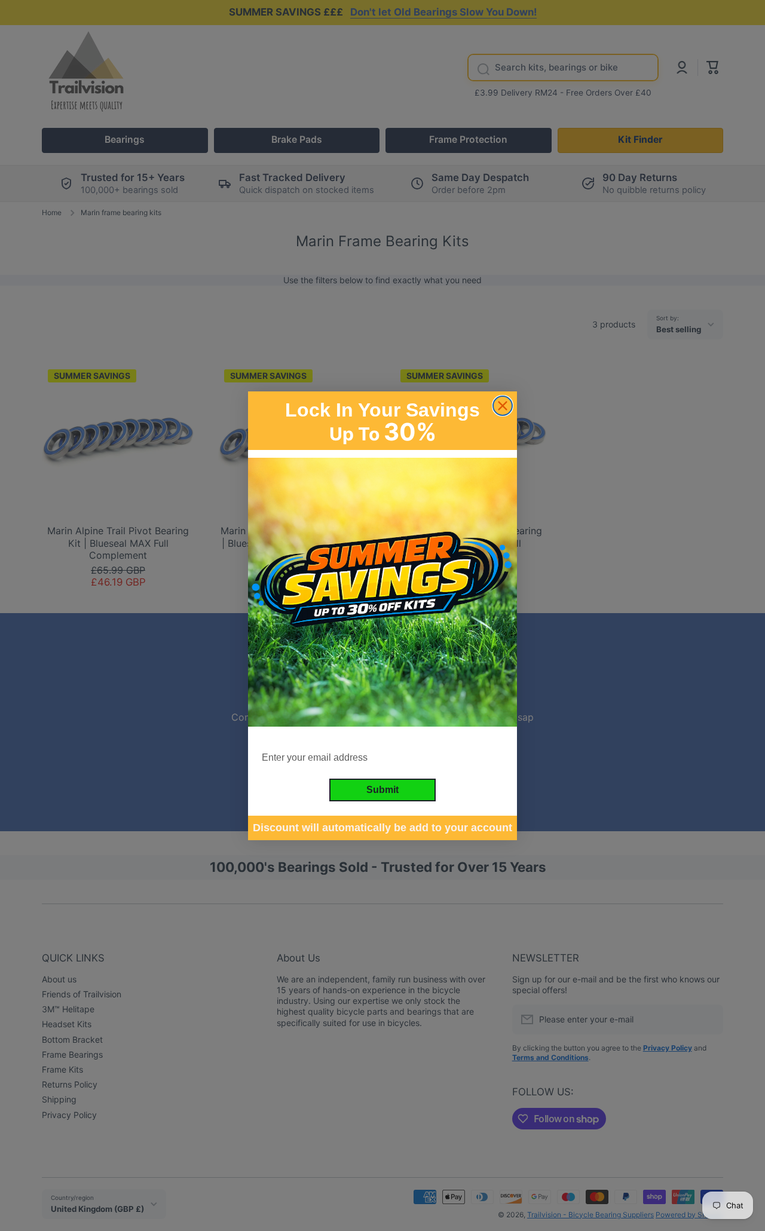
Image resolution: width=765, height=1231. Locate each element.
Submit (382, 789)
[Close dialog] (502, 405)
